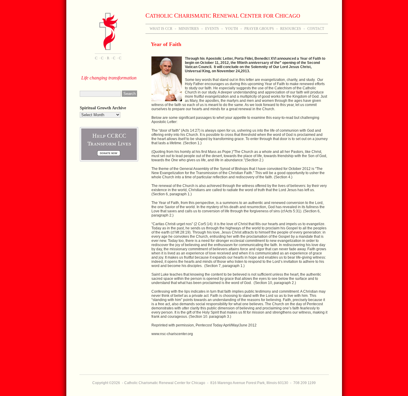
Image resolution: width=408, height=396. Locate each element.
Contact (315, 29)
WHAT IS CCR (161, 29)
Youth (231, 29)
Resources (290, 29)
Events (212, 29)
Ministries (189, 29)
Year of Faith (166, 44)
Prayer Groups (259, 29)
